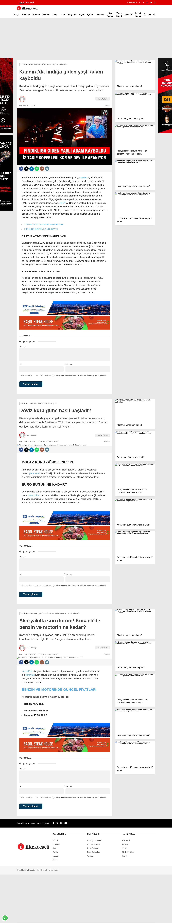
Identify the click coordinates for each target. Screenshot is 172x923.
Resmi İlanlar (138, 14)
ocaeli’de (27, 671)
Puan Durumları (93, 852)
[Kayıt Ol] (145, 14)
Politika (46, 14)
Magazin (72, 14)
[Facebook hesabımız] (139, 3)
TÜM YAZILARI (102, 99)
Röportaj (128, 14)
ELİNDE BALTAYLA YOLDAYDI (41, 229)
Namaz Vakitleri (93, 844)
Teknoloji (100, 14)
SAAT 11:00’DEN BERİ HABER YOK (43, 224)
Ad (21, 364)
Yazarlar (125, 844)
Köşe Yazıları (110, 14)
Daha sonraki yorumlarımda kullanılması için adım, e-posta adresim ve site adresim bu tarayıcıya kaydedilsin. (63, 375)
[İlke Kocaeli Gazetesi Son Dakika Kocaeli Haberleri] (27, 10)
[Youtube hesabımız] (151, 3)
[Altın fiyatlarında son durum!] (135, 71)
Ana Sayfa (126, 840)
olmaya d (30, 675)
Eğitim (90, 14)
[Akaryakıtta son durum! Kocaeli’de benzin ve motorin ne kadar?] (135, 136)
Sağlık (81, 14)
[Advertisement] (86, 39)
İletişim (124, 856)
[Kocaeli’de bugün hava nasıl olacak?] (135, 171)
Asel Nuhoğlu (32, 435)
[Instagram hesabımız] (147, 3)
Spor (63, 14)
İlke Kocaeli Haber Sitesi (48, 870)
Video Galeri (119, 14)
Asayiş (16, 14)
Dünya (56, 14)
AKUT (62, 203)
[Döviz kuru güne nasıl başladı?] (135, 104)
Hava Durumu (92, 848)
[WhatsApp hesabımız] (154, 3)
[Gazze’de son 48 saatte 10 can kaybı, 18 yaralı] (135, 203)
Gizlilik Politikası (128, 852)
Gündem (26, 14)
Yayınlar (90, 856)
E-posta (69, 364)
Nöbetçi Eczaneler (94, 840)
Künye (124, 848)
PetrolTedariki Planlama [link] (36, 710)
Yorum (23, 346)
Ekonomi (36, 14)
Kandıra (83, 177)
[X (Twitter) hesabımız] (143, 3)
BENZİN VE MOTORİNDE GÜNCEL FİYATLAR (59, 689)
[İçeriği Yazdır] (47, 168)
